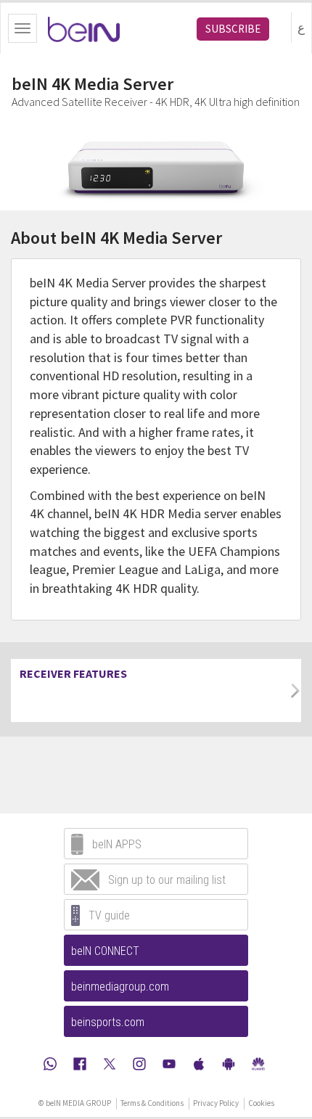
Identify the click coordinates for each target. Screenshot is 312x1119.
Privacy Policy (216, 1103)
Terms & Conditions (152, 1103)
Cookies (261, 1103)
